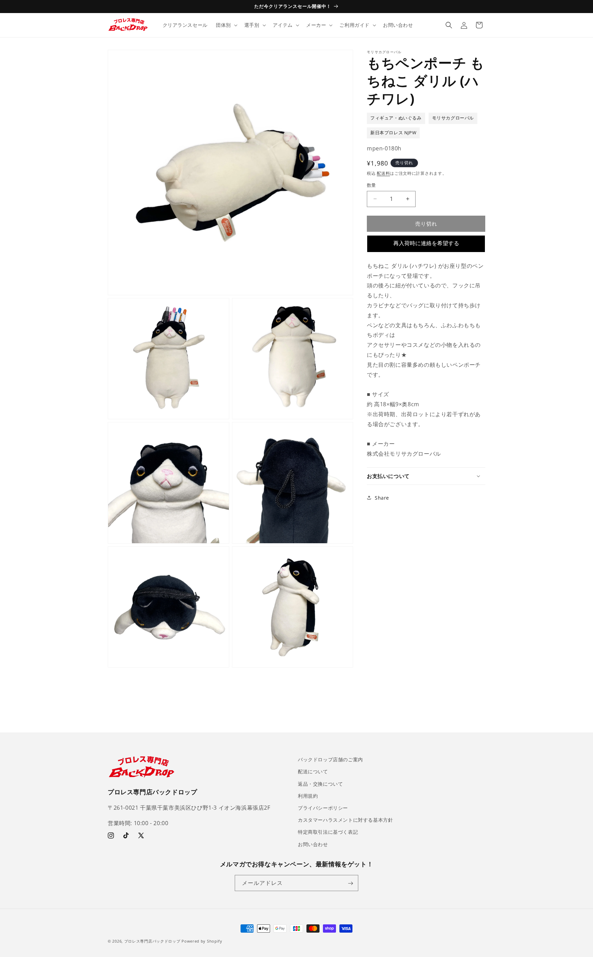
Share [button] (382, 497)
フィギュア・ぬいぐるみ (396, 118)
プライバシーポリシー (323, 807)
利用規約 (308, 795)
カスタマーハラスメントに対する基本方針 (345, 820)
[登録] (350, 883)
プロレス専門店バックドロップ (152, 941)
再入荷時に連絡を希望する (426, 243)
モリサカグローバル (453, 118)
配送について (313, 771)
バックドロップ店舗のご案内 (330, 759)
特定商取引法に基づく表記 (328, 832)
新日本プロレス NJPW (393, 132)
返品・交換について (320, 783)
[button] (226, 25)
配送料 (383, 173)
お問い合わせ (313, 844)
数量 (371, 185)
